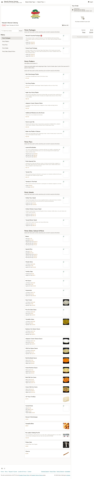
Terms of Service (60, 471)
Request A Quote (13, 471)
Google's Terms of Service (37, 475)
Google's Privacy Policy (24, 475)
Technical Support (45, 471)
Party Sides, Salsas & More (8, 51)
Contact (29, 471)
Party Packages (6, 38)
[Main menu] (2, 2)
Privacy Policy (53, 471)
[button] (47, 40)
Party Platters (5, 41)
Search (20, 30)
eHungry (68, 475)
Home (2, 471)
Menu (6, 471)
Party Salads (5, 48)
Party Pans (5, 45)
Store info (65, 25)
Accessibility (67, 471)
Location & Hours (22, 471)
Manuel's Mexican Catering (11, 1)
